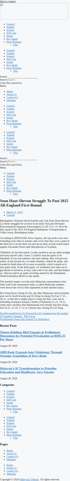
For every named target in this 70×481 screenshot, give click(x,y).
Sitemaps (11, 100)
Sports (10, 36)
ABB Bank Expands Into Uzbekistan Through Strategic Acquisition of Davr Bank (31, 354)
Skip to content (7, 1)
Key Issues (12, 39)
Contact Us (12, 97)
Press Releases (14, 41)
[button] (35, 76)
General (11, 24)
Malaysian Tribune (29, 479)
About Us (12, 94)
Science (10, 30)
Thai (15, 44)
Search (3, 79)
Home (10, 91)
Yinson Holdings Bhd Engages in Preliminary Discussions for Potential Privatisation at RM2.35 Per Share (32, 335)
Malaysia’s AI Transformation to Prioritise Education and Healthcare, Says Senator (28, 370)
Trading (10, 27)
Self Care (11, 33)
